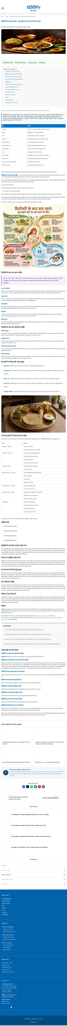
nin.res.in (49, 634)
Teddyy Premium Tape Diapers (9, 939)
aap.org (48, 639)
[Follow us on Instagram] (6, 1007)
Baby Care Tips (5, 870)
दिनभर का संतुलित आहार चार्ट (12, 87)
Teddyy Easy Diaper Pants (8, 929)
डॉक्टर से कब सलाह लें (10, 94)
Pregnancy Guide (6, 901)
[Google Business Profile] (11, 1007)
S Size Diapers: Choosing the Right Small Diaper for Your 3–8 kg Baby (30, 814)
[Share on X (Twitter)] (27, 786)
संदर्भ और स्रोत (9, 100)
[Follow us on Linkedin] (8, 1007)
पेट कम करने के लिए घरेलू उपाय (12, 89)
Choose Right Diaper (6, 898)
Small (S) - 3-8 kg (6, 965)
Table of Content (9, 69)
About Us (4, 907)
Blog (7, 16)
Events (3, 910)
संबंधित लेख (8, 82)
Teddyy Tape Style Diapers (8, 934)
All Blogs (4, 865)
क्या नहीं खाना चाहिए (10, 92)
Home (2, 16)
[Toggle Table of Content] (16, 69)
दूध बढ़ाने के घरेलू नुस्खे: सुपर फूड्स (13, 76)
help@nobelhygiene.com (12, 994)
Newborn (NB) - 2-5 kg (7, 962)
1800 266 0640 (10, 996)
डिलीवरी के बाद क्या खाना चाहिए (12, 71)
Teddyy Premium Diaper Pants (9, 931)
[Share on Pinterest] (39, 786)
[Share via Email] (43, 786)
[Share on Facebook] (23, 786)
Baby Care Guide (6, 903)
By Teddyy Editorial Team (7, 27)
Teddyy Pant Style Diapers (8, 927)
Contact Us (4, 912)
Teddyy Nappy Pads (7, 947)
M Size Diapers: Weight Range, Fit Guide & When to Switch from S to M (31, 836)
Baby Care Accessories (7, 942)
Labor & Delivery (6, 874)
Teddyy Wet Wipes (7, 949)
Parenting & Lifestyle (7, 879)
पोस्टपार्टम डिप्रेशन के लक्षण (10, 535)
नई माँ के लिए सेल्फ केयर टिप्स (10, 526)
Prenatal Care (5, 883)
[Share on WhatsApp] (31, 786)
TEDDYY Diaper (8, 617)
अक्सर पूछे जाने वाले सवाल (11, 102)
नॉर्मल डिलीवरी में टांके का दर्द (10, 540)
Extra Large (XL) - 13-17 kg (8, 972)
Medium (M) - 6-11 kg (7, 967)
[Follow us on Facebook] (3, 1007)
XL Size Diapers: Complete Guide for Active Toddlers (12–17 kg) (28, 825)
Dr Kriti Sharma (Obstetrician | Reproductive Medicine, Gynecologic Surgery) (30, 110)
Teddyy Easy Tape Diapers (8, 937)
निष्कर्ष (7, 97)
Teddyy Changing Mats (8, 945)
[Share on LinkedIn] (35, 786)
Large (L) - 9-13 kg (6, 969)
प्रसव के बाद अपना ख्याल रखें (10, 531)
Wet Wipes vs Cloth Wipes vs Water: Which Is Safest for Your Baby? (29, 847)
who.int (41, 629)
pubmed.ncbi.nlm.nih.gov (53, 644)
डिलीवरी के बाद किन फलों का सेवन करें (14, 84)
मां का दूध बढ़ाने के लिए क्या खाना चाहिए (14, 79)
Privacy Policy (5, 914)
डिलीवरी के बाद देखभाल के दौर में (8, 609)
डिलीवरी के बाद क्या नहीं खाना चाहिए (13, 74)
